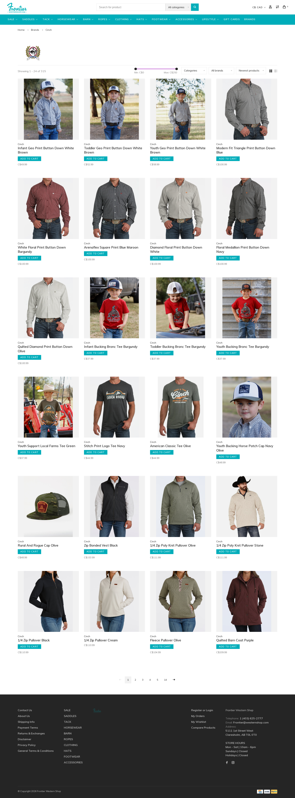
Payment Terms (28, 727)
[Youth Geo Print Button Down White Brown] (180, 110)
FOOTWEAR (160, 19)
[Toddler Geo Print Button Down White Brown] (114, 110)
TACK (46, 19)
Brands (35, 29)
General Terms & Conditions (36, 750)
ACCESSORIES (184, 19)
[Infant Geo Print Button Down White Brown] (48, 110)
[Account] (271, 7)
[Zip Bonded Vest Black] (114, 507)
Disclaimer (24, 739)
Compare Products (203, 727)
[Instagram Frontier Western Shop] (233, 762)
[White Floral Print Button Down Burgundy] (48, 209)
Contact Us (25, 710)
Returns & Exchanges (31, 733)
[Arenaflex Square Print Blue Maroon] (114, 209)
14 (165, 679)
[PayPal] (274, 792)
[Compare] (278, 7)
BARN (87, 19)
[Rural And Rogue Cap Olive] (48, 507)
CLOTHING (122, 19)
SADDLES (28, 19)
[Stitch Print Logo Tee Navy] (114, 408)
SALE (11, 19)
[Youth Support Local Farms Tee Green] (48, 408)
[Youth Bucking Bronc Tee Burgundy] (246, 308)
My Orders (198, 716)
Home (21, 29)
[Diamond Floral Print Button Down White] (180, 209)
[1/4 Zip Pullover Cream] (114, 602)
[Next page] (174, 679)
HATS (140, 19)
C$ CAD (258, 7)
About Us (24, 716)
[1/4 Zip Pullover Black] (48, 602)
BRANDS (249, 19)
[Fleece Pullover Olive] (180, 602)
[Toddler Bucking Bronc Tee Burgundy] (180, 308)
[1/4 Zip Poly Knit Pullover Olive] (180, 507)
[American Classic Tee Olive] (180, 408)
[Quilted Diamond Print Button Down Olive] (48, 308)
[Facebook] (227, 762)
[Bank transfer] (267, 792)
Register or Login (202, 710)
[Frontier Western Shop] (97, 710)
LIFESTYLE (209, 19)
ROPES (102, 19)
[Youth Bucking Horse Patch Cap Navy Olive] (246, 408)
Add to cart (29, 158)
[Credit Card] (260, 792)
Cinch (49, 29)
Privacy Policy (27, 745)
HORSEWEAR (66, 19)
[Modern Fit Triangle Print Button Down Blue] (246, 110)
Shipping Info (26, 721)
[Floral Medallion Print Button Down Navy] (246, 209)
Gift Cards (232, 19)
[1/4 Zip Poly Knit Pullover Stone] (246, 507)
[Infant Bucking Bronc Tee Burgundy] (114, 308)
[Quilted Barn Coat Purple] (246, 602)
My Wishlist (198, 721)
